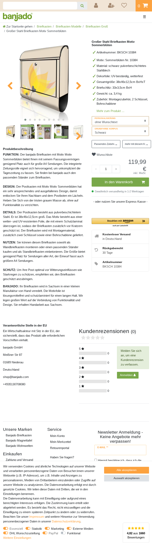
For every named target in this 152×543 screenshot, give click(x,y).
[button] (120, 222)
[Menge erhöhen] (116, 169)
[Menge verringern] (96, 169)
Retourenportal (59, 448)
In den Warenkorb (119, 182)
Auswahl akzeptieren (127, 478)
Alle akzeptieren (127, 470)
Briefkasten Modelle (68, 26)
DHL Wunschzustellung (25, 533)
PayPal (53, 533)
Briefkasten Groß (96, 26)
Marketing (57, 528)
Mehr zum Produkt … (110, 111)
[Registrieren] (111, 5)
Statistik (37, 528)
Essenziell (16, 528)
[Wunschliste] (127, 5)
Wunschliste (104, 154)
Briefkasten (43, 26)
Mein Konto (57, 436)
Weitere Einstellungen (17, 537)
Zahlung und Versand (19, 459)
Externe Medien (83, 528)
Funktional (73, 533)
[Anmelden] (96, 5)
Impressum (36, 516)
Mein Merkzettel (60, 441)
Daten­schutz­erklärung (66, 521)
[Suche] (82, 5)
